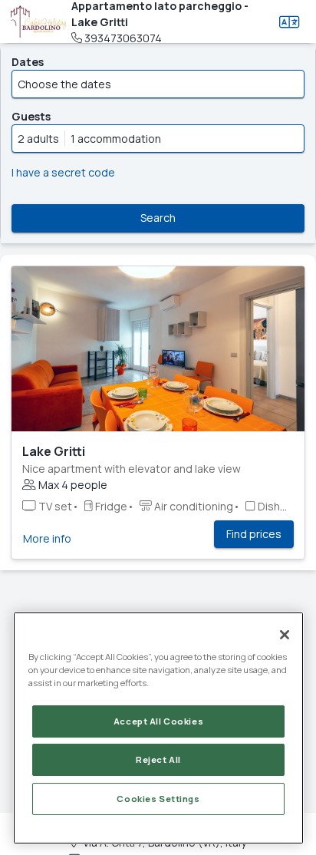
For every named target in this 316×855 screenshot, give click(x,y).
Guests (31, 116)
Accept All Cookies (158, 721)
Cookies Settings (158, 798)
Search (158, 217)
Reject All (158, 759)
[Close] (284, 635)
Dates (28, 61)
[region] (158, 728)
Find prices (253, 534)
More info (47, 538)
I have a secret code (63, 172)
